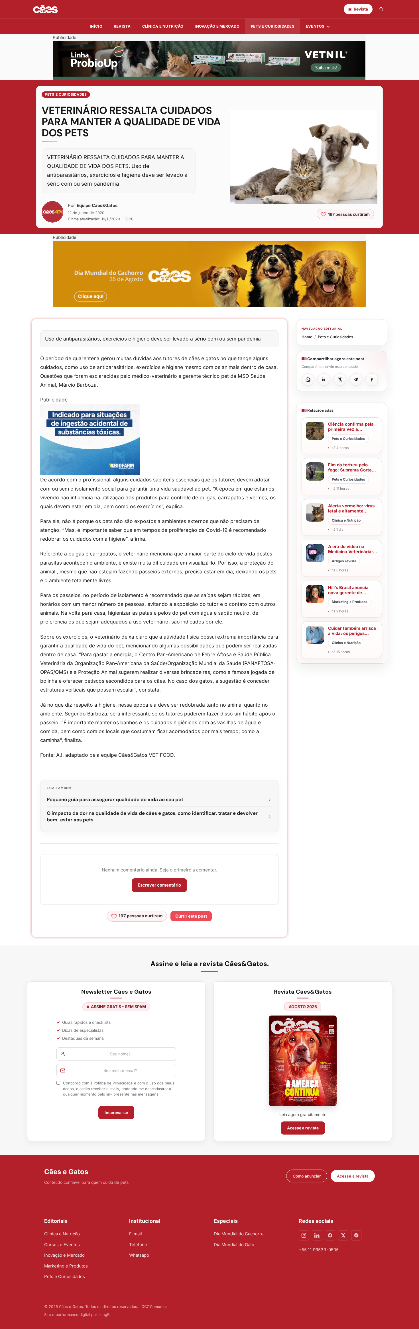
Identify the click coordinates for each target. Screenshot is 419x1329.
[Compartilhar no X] (339, 379)
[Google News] (356, 1235)
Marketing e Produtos (66, 1266)
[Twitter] (343, 1235)
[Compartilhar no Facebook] (371, 379)
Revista (122, 26)
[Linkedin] (317, 1235)
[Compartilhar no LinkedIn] (324, 379)
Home (307, 337)
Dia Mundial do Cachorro (239, 1233)
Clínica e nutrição (163, 26)
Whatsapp (139, 1255)
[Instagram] (304, 1235)
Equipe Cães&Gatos (97, 205)
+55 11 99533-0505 (319, 1249)
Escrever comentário (159, 885)
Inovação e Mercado (217, 26)
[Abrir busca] (381, 9)
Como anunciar (307, 1176)
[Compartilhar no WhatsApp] (308, 379)
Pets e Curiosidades (272, 26)
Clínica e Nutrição (62, 1233)
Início (96, 26)
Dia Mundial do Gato (234, 1244)
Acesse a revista (303, 1127)
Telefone (138, 1244)
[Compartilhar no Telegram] (355, 379)
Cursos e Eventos (62, 1244)
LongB (103, 1314)
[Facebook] (330, 1235)
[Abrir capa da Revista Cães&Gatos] (303, 1060)
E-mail (135, 1233)
